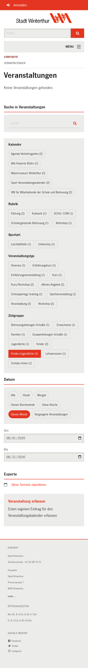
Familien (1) (18, 334)
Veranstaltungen (14, 63)
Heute (26, 395)
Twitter (15, 646)
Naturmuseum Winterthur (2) (28, 173)
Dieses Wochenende (23, 404)
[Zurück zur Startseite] (44, 19)
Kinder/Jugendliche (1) (24, 353)
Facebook (16, 641)
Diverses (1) (18, 265)
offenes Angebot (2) (52, 284)
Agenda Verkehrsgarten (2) (27, 153)
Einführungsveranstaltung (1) (28, 275)
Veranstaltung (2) (21, 303)
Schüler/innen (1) (21, 363)
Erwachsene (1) (66, 325)
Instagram (17, 651)
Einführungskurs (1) (44, 265)
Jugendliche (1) (20, 344)
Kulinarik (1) (39, 213)
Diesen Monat (19, 414)
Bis (6, 449)
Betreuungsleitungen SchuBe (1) (30, 325)
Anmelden (20, 5)
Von (6, 430)
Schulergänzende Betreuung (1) (30, 223)
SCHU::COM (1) (63, 213)
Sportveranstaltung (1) (63, 294)
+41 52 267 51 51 (32, 562)
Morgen (41, 395)
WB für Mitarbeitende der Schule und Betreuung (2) (41, 192)
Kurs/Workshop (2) (22, 284)
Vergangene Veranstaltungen (51, 414)
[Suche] (77, 33)
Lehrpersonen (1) (55, 353)
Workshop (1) (64, 223)
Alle (13, 395)
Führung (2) (18, 213)
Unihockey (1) (46, 244)
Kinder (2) (42, 344)
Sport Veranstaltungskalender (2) (30, 182)
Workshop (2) (46, 303)
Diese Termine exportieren (28, 484)
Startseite (11, 57)
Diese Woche (50, 404)
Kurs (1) (57, 275)
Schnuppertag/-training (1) (26, 294)
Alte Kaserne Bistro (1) (24, 163)
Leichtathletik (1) (21, 244)
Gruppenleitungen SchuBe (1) (49, 334)
